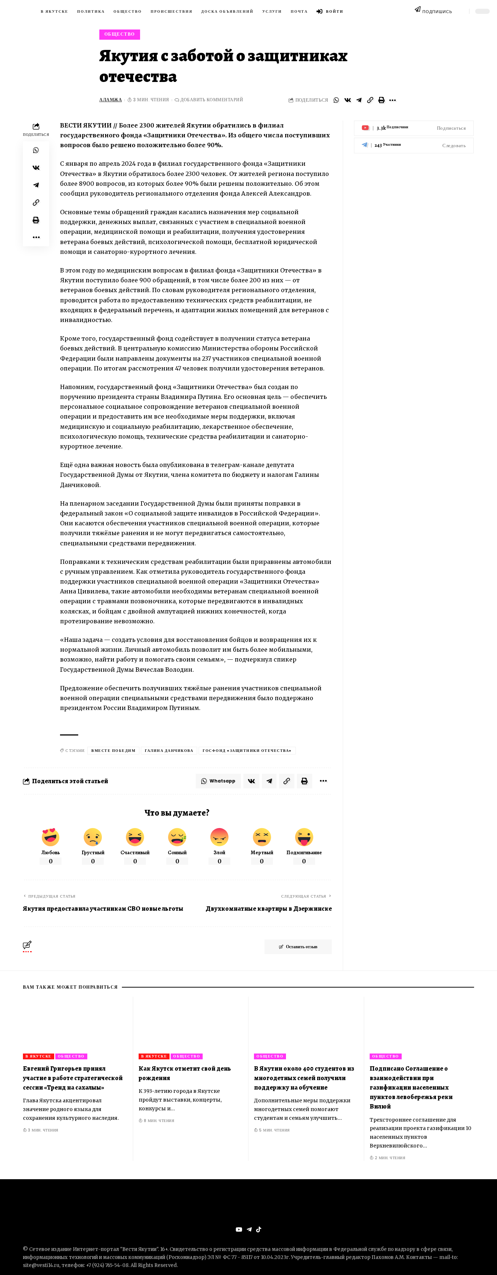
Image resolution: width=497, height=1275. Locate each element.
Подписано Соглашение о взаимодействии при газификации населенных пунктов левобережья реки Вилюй (411, 1087)
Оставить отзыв (301, 947)
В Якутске (38, 1056)
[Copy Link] (370, 100)
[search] (461, 11)
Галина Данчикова (169, 750)
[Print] (381, 100)
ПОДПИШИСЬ (437, 12)
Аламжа (110, 100)
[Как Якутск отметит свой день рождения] (191, 1028)
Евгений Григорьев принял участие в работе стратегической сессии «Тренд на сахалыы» (73, 1078)
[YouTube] (239, 1230)
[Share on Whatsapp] (336, 100)
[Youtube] (414, 128)
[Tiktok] (258, 1230)
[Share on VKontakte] (347, 100)
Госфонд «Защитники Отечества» (247, 750)
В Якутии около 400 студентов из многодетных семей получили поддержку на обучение (304, 1078)
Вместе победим (113, 750)
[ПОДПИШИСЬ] (418, 11)
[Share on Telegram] (359, 100)
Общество (119, 34)
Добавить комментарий (211, 100)
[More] (392, 100)
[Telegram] (414, 145)
